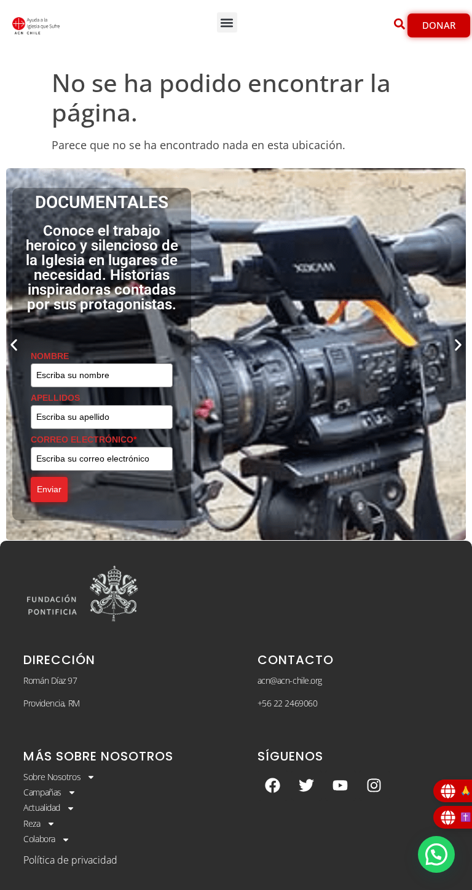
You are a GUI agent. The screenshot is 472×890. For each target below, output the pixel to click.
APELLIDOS (55, 397)
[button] (227, 22)
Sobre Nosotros (52, 777)
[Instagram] (374, 785)
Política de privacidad (70, 860)
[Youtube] (340, 785)
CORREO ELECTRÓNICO (83, 439)
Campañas (42, 792)
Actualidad (41, 807)
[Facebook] (273, 785)
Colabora (39, 839)
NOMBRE (50, 356)
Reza (31, 823)
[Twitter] (306, 785)
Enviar (49, 489)
